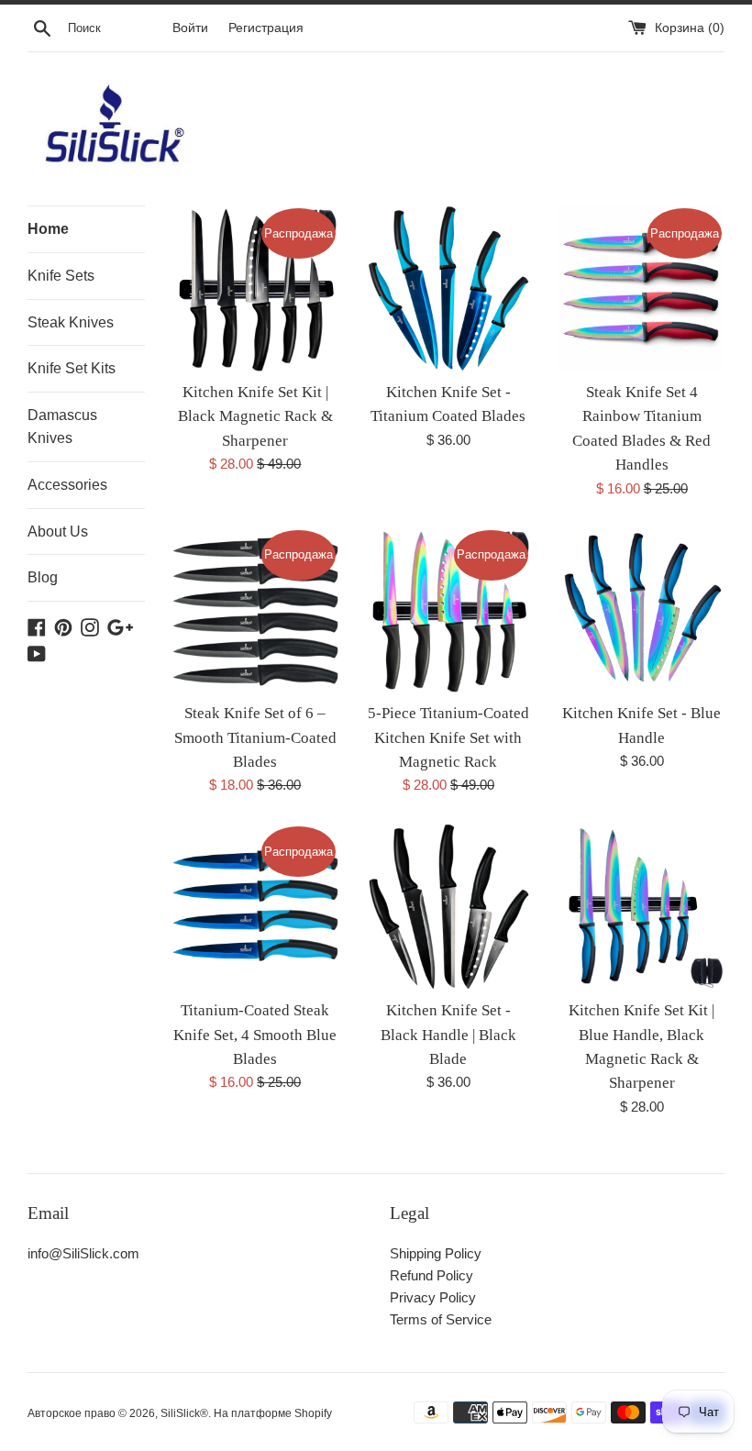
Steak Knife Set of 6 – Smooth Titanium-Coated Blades (255, 737)
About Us (58, 531)
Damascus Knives (62, 427)
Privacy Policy (433, 1297)
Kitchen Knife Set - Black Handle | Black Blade (448, 1035)
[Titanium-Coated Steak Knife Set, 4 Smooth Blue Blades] (255, 907)
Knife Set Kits (72, 368)
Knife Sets (61, 275)
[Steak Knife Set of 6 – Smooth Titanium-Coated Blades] (255, 610)
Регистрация (266, 28)
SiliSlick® (184, 1413)
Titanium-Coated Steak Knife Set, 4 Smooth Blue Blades (255, 1035)
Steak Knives (71, 322)
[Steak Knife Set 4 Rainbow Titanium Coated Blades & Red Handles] (641, 288)
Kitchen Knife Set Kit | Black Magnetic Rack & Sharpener (255, 416)
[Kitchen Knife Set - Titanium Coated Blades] (449, 288)
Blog (43, 577)
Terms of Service (441, 1319)
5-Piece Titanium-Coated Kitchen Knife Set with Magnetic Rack (448, 737)
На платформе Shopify (273, 1413)
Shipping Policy (435, 1253)
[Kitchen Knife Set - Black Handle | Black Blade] (449, 907)
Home (48, 229)
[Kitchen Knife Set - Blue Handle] (641, 610)
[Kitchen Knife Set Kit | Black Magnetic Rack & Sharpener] (255, 288)
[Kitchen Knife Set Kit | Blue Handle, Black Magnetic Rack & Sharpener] (641, 907)
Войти (190, 28)
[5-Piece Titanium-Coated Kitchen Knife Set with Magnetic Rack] (449, 610)
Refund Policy (431, 1275)
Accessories (67, 485)
